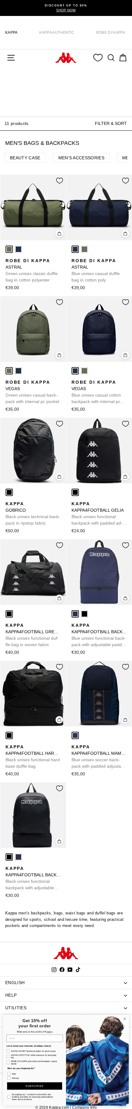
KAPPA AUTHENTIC (56, 32)
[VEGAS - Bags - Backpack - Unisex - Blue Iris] (18, 370)
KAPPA (11, 32)
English (15, 982)
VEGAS (32, 392)
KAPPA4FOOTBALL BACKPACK (99, 635)
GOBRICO (33, 513)
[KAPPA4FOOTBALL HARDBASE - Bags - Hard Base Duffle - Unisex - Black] (9, 735)
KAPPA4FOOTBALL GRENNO (33, 635)
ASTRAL (32, 270)
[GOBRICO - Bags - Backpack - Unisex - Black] (9, 492)
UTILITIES (15, 1007)
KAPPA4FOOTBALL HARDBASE (33, 756)
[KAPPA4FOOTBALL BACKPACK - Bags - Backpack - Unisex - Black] (84, 614)
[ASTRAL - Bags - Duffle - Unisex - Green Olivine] (9, 249)
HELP (11, 995)
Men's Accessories (81, 157)
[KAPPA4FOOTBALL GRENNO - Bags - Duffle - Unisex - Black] (9, 614)
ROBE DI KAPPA (110, 32)
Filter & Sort (111, 123)
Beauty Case (25, 157)
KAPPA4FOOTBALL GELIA (98, 513)
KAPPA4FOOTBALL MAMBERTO (99, 757)
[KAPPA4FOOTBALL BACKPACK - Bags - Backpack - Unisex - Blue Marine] (75, 614)
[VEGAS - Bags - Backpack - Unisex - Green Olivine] (9, 370)
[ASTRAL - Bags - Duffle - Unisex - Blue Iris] (18, 249)
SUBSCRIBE (34, 1086)
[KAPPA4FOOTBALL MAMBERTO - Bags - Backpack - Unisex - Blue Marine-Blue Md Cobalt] (75, 735)
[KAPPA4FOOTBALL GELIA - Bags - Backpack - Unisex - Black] (75, 492)
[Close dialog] (124, 1019)
